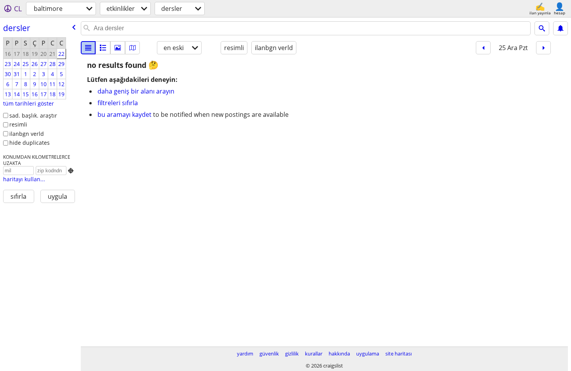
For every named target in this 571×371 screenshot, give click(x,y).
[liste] (88, 47)
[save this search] (560, 28)
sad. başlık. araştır (33, 115)
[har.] (132, 47)
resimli (18, 124)
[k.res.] (103, 47)
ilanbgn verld (26, 133)
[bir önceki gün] (483, 47)
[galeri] (117, 47)
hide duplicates (29, 142)
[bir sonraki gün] (543, 47)
